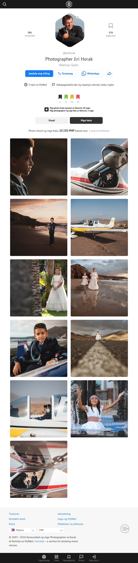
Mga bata (86, 120)
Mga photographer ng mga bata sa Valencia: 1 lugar (72, 110)
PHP (41, 530)
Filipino (20, 530)
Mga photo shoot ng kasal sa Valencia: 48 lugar (70, 108)
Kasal (52, 120)
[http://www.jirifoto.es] (109, 73)
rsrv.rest (39, 541)
